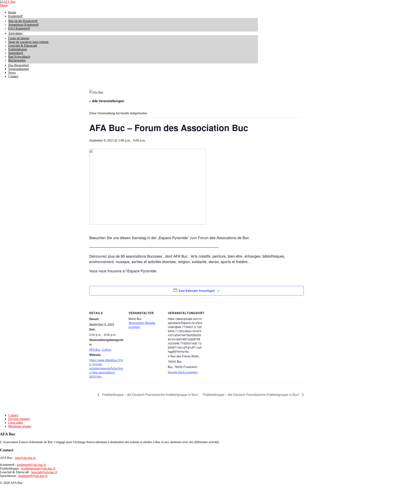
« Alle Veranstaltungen (106, 101)
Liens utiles (15, 422)
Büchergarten (17, 60)
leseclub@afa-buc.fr (44, 472)
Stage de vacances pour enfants (28, 42)
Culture (106, 350)
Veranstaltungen (18, 69)
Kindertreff (15, 16)
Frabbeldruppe (17, 49)
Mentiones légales (19, 426)
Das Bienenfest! (18, 65)
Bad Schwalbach (19, 56)
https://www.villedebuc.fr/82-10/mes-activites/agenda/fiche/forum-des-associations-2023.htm (106, 368)
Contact (13, 76)
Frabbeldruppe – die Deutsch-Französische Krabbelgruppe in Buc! (149, 394)
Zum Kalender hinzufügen (197, 291)
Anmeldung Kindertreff (23, 24)
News (12, 72)
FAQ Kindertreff (19, 28)
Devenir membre (19, 419)
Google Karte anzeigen (183, 372)
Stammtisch (15, 53)
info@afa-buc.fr (25, 458)
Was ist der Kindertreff (22, 21)
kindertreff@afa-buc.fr (31, 464)
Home (12, 12)
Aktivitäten (15, 33)
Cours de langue (18, 38)
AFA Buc (94, 350)
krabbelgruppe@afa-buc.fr (38, 468)
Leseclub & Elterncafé (22, 45)
